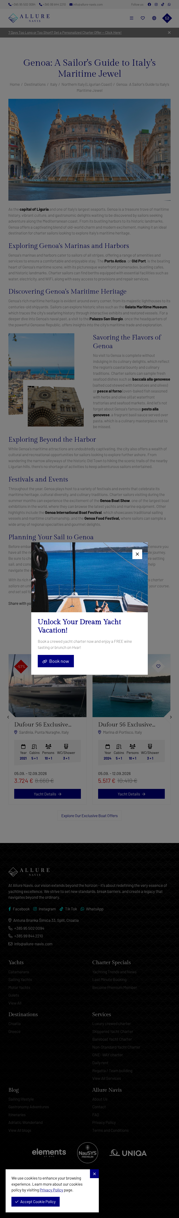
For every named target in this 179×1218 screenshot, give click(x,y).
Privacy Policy (51, 1189)
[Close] (137, 554)
